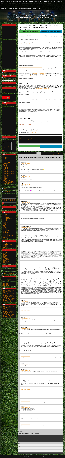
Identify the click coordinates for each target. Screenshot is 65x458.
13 (8, 146)
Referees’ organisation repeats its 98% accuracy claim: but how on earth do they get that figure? (52, 154)
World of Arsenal (5, 238)
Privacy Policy (59, 1)
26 (6, 148)
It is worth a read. (39, 98)
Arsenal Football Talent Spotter (8, 218)
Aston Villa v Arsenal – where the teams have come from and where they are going (35, 140)
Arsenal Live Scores (5, 104)
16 (13, 146)
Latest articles (53, 1)
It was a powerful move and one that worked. (43, 88)
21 (10, 147)
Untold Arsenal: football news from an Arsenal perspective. (11, 6)
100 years (2, 1)
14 (10, 146)
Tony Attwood (28, 29)
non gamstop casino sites (6, 285)
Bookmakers (5, 223)
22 (12, 200)
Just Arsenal (5, 229)
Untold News (49, 6)
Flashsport (4, 253)
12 (6, 146)
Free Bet (4, 226)
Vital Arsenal (5, 237)
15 (12, 199)
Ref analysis (3, 3)
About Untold (15, 1)
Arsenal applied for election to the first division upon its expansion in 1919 (30, 67)
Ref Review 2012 (8, 3)
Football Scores (5, 247)
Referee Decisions (6, 259)
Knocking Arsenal (46, 1)
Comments (26, 1)
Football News (5, 254)
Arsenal (3, 92)
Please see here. (33, 132)
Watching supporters (4, 8)
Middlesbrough (4, 280)
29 (12, 201)
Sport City (4, 260)
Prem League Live (5, 258)
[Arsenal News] (5, 72)
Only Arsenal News (6, 232)
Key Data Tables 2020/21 (38, 1)
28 (10, 148)
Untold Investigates (34, 6)
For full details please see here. (39, 130)
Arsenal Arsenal (5, 215)
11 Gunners (5, 214)
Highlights (31, 1)
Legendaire (4, 231)
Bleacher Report (5, 222)
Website (19, 449)
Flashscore (4, 224)
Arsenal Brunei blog (6, 217)
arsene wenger (9, 279)
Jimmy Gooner (5, 228)
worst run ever (43, 105)
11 (4, 146)
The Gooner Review (6, 234)
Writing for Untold (36, 8)
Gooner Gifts (5, 227)
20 (8, 147)
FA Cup (12, 279)
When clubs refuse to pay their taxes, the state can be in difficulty (20, 8)
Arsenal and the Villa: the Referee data (27, 139)
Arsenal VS (4, 221)
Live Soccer (4, 256)
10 (2, 199)
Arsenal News (5, 219)
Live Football (5, 255)
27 (8, 148)
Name (19, 443)
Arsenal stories (24, 149)
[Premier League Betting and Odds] (8, 273)
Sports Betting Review (6, 261)
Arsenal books (21, 1)
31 (2, 203)
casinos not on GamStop (6, 283)
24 (2, 201)
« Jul (3, 151)
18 (4, 147)
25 (4, 148)
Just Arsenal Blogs (6, 230)
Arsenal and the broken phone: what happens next (27, 153)
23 (13, 147)
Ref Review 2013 (15, 3)
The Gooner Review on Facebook (8, 235)
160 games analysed (8, 1)
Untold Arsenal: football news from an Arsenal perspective (40, 3)
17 (2, 200)
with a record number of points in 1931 (39, 73)
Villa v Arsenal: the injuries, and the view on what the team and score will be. (34, 138)
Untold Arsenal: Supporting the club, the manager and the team (32, 15)
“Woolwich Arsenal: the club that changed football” (27, 43)
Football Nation (5, 225)
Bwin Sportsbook (5, 246)
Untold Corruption (26, 6)
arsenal (4, 279)
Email (19, 446)
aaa (43, 74)
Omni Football (5, 257)
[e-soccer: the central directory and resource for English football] (4, 270)
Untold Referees (55, 6)
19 (6, 147)
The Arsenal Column (6, 233)
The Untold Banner (25, 3)
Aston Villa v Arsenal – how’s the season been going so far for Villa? (32, 142)
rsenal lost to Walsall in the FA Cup (29, 75)
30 (13, 148)
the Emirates (7, 280)
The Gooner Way (5, 236)
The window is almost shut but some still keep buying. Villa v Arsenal (32, 141)
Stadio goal (4, 263)
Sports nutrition (5, 262)
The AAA (20, 3)
